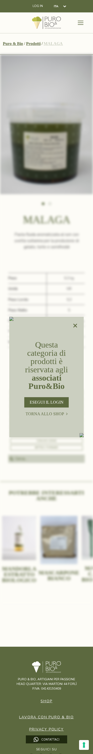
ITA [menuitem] (56, 6)
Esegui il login (47, 402)
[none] (60, 6)
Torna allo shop (45, 414)
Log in (38, 6)
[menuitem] (60, 6)
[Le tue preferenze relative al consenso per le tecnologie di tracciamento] (84, 745)
